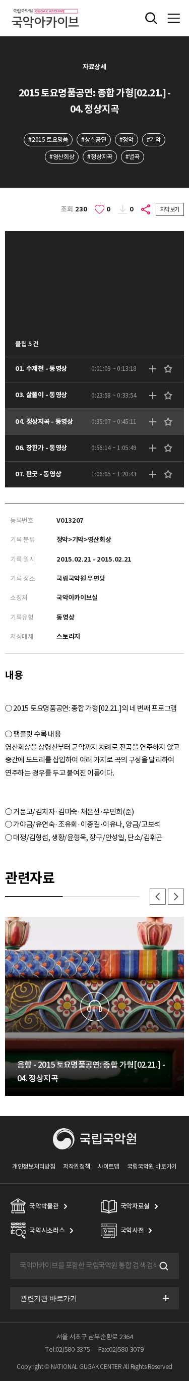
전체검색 (151, 18)
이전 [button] (158, 897)
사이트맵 (108, 1166)
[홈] (45, 7)
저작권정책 (76, 1166)
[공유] (146, 209)
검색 (162, 1266)
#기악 (154, 139)
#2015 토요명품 (48, 139)
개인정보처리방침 (33, 1166)
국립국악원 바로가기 (152, 1166)
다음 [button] (176, 897)
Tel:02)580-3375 (67, 1349)
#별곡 (132, 156)
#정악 (126, 139)
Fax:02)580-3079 (121, 1349)
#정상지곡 (99, 156)
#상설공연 (93, 139)
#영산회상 (61, 156)
